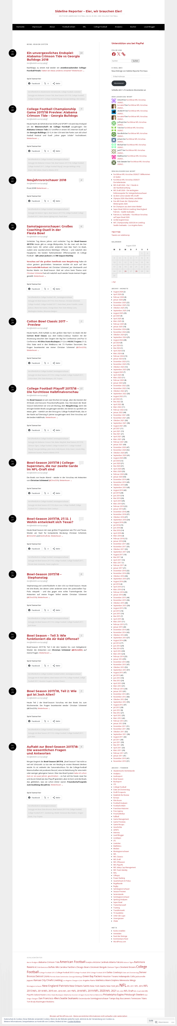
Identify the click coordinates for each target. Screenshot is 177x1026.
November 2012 (119, 697)
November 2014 (119, 632)
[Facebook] (114, 54)
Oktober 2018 (118, 517)
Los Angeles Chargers (71, 980)
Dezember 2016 (119, 570)
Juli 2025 (116, 316)
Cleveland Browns (128, 967)
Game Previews (119, 822)
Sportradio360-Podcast (37, 267)
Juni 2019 (116, 495)
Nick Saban (80, 99)
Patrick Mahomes (96, 995)
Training (116, 908)
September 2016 (119, 579)
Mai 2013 (116, 680)
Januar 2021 (118, 444)
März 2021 (117, 439)
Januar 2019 (118, 509)
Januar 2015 (118, 627)
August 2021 (118, 426)
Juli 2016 (116, 584)
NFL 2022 (120, 991)
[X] (118, 54)
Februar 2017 (118, 565)
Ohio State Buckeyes (45, 378)
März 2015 (117, 621)
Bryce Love (58, 505)
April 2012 (117, 715)
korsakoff (43, 63)
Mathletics (117, 846)
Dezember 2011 (119, 726)
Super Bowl (117, 902)
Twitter (116, 232)
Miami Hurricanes (40, 308)
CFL (114, 784)
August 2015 (118, 608)
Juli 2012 (116, 707)
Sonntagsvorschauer (121, 897)
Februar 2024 (118, 356)
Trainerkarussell (119, 905)
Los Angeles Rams (87, 980)
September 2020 (119, 455)
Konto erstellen (119, 931)
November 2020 (119, 450)
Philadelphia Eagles (113, 994)
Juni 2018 (116, 528)
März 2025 (117, 321)
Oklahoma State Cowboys (48, 508)
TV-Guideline (118, 913)
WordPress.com (119, 941)
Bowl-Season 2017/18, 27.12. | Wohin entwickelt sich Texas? (50, 520)
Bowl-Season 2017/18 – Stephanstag (44, 576)
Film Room (117, 800)
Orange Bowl (53, 308)
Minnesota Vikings (127, 980)
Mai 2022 (116, 401)
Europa (116, 797)
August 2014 (118, 640)
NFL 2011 (130, 986)
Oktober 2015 (118, 603)
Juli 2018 (116, 525)
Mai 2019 (116, 498)
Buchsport (117, 781)
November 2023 (119, 364)
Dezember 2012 (119, 694)
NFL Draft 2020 (139, 991)
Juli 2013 (116, 675)
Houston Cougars (45, 681)
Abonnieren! (119, 83)
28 (136, 271)
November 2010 (119, 761)
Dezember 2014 (119, 629)
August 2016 (118, 581)
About (52, 26)
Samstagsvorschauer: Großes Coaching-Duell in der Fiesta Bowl (50, 230)
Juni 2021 (116, 431)
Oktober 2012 (118, 699)
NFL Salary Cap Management (124, 867)
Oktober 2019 (118, 485)
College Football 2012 (47, 972)
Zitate (115, 921)
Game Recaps (118, 824)
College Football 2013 (65, 972)
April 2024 (117, 351)
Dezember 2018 (119, 512)
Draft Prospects (119, 792)
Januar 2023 (118, 383)
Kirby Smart (70, 449)
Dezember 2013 (119, 662)
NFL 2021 (111, 990)
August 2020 (118, 458)
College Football (100, 26)
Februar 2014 (118, 656)
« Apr (114, 282)
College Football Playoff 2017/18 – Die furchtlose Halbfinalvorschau (53, 390)
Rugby (115, 886)
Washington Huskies (35, 311)
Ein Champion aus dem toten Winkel (127, 206)
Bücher (133, 26)
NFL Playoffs (118, 865)
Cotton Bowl (32, 378)
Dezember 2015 (119, 597)
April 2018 (117, 533)
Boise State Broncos (45, 809)
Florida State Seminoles (36, 564)
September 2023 (119, 369)
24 (81, 52)
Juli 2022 (116, 399)
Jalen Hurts (51, 449)
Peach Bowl (63, 216)
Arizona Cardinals (101, 962)
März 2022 (117, 407)
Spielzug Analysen (120, 899)
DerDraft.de (45, 536)
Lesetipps (117, 838)
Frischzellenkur (119, 814)
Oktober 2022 (118, 391)
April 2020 (117, 469)
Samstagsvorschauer (61, 159)
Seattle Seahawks (69, 998)
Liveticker (77, 92)
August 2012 (118, 705)
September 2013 (119, 670)
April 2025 (117, 318)
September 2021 (119, 423)
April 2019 (117, 501)
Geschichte (117, 827)
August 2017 (118, 554)
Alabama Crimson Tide (46, 95)
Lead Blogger (149, 26)
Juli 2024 (116, 342)
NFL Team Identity (120, 870)
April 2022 (117, 404)
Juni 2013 (116, 678)
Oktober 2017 (118, 549)
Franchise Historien (120, 808)
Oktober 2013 (118, 667)
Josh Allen (31, 736)
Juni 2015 (116, 613)
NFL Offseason (119, 862)
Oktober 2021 (118, 420)
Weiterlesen (78, 70)
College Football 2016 (82, 972)
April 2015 (117, 619)
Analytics (118, 26)
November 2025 (119, 305)
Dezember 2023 (119, 361)
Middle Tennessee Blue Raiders (65, 813)
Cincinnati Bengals (98, 967)
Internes (116, 832)
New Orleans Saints (79, 985)
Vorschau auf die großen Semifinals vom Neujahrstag (52, 261)
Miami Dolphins (112, 980)
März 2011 (117, 750)
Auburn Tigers (43, 213)
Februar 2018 (118, 538)
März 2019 (117, 503)
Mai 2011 (116, 745)
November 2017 (119, 546)
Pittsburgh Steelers (134, 994)
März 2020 (117, 471)
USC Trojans (58, 378)
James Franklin (72, 304)
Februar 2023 (118, 380)
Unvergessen (118, 918)
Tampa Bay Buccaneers (120, 998)
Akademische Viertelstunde (50, 92)
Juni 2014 (116, 646)
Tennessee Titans (139, 998)
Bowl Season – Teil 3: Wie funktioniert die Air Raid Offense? (53, 637)
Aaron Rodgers (32, 962)
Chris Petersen (59, 301)
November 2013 (119, 664)
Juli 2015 (116, 611)
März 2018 (117, 536)
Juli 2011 (116, 739)
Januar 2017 (118, 568)
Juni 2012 (116, 710)
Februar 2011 (118, 753)
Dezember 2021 (119, 415)
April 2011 (117, 748)
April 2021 (117, 436)
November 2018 (119, 514)
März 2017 (117, 562)
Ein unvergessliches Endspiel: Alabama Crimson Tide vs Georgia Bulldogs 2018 (53, 56)
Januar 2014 (118, 659)
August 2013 (118, 672)
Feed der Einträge (120, 936)
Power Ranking (119, 878)
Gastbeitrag (49, 813)
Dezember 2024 (119, 329)
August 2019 (118, 490)
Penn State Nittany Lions (68, 308)
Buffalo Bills (53, 967)
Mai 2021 (116, 434)
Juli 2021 (116, 428)
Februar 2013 (118, 689)
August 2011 (118, 737)
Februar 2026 (118, 297)
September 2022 (119, 393)
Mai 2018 (116, 530)
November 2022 (119, 388)
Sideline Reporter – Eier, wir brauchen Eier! (88, 11)
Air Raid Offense (44, 677)
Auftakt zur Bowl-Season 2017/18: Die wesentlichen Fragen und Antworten (52, 750)
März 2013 (117, 686)
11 (81, 388)
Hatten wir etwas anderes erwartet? (56, 70)
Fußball (116, 816)
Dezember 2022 (119, 385)
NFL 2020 (100, 991)
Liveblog (58, 980)
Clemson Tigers (33, 445)
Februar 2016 (118, 592)
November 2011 (119, 729)
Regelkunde (118, 883)
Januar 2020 (118, 477)
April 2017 (117, 560)
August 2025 (118, 313)
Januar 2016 (118, 595)
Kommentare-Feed (120, 939)
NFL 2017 (67, 990)
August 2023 (118, 372)
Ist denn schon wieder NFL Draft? (126, 196)
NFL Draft (117, 859)
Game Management (121, 819)
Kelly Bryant (60, 449)
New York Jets (112, 986)
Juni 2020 (116, 463)
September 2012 (119, 702)
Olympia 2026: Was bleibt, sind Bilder (128, 198)
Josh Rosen (32, 625)
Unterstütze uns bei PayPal (128, 43)
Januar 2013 (118, 691)
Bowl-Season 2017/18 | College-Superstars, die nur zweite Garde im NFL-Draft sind (52, 466)
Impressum (37, 26)
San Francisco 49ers (49, 998)
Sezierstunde (118, 894)
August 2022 (118, 396)
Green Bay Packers (92, 976)
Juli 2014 (116, 643)
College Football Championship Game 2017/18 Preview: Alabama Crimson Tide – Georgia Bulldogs (52, 112)
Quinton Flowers (59, 681)
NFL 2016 (58, 991)
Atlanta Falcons (116, 962)
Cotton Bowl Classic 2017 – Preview (47, 323)
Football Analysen (120, 803)
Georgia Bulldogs (69, 99)
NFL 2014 (38, 990)
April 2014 (117, 651)
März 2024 (117, 353)
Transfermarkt (119, 910)
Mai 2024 (116, 348)
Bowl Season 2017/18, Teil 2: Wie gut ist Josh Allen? (52, 692)
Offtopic (116, 875)
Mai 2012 (116, 713)
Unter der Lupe (119, 916)
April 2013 (117, 683)
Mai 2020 (116, 466)
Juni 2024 (116, 345)
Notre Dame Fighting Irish (48, 216)
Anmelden (117, 933)
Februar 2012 (118, 721)
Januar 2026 (118, 300)
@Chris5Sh (81, 347)
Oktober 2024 (118, 334)
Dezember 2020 (119, 447)
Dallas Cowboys (114, 972)
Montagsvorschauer (121, 851)
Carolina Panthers (67, 967)
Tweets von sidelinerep (121, 235)
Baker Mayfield (60, 442)
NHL (115, 873)
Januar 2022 (118, 412)
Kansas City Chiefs (43, 980)
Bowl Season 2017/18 (63, 95)
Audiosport (117, 776)
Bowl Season (118, 779)
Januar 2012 (118, 723)
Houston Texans (110, 976)
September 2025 (119, 310)
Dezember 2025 (119, 302)
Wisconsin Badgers (50, 311)
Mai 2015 (116, 616)
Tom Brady (31, 1002)
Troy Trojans (37, 816)
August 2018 (118, 522)
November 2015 (119, 600)
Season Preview (119, 891)
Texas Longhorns (52, 564)
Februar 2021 (118, 442)
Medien (116, 848)
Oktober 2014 (118, 635)
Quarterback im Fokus (122, 881)
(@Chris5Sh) (77, 650)
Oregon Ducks (84, 995)
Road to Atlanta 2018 (50, 170)
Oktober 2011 (118, 731)
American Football (72, 962)
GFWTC (116, 830)
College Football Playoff (53, 99)
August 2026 (118, 292)
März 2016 (117, 589)
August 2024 (118, 340)
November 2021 (119, 418)
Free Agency (118, 811)
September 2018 (119, 520)
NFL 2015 (48, 990)
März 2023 (117, 377)
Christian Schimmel (35, 273)
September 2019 (119, 487)
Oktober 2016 (118, 576)
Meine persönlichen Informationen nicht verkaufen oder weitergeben (100, 1016)
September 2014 (119, 637)
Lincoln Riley (80, 449)
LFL (114, 840)
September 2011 (119, 734)
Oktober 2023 (118, 367)
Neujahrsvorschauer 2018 (46, 180)
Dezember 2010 (119, 758)
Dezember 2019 (119, 479)
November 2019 (119, 482)
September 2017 (119, 552)
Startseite (20, 26)
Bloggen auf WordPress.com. (61, 1016)
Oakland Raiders (40, 995)
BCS (36, 967)
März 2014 (117, 654)
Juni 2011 (116, 742)
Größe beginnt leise (121, 220)
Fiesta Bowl (62, 304)
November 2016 (119, 573)
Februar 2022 (118, 410)
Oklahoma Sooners (35, 452)
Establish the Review (121, 795)
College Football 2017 (36, 99)
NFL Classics (118, 856)
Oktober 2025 (118, 308)
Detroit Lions (43, 976)
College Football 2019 (98, 972)
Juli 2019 (116, 493)
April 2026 (117, 294)
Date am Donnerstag (121, 789)
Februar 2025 (118, 324)
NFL (84, 26)
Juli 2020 (116, 461)
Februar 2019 (118, 506)
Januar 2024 (118, 359)
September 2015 (119, 605)
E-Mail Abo (117, 68)
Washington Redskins (45, 1001)
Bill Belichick (43, 967)
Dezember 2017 (119, 544)
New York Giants (98, 985)
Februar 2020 (118, 474)
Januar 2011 (118, 756)
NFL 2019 (88, 990)
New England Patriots (55, 985)
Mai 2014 (116, 648)
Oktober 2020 (118, 453)
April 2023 (117, 375)
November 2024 (119, 332)
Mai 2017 (116, 557)
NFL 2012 (139, 985)
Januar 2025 (118, 326)
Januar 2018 (118, 541)
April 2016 (117, 587)
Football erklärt (69, 26)
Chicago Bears (83, 967)
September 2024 (119, 337)
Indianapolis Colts (127, 976)
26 (125, 271)
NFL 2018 (77, 990)
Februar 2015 (118, 624)
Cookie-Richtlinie (74, 1021)
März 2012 (117, 718)
